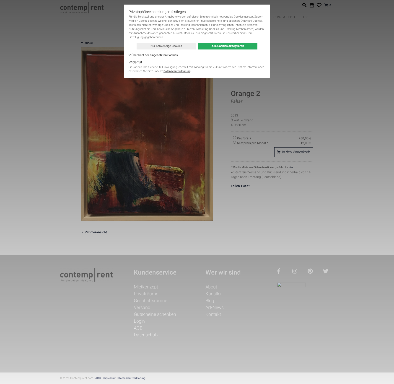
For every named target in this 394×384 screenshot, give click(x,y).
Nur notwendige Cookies (166, 46)
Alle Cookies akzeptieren (228, 46)
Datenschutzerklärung (177, 71)
